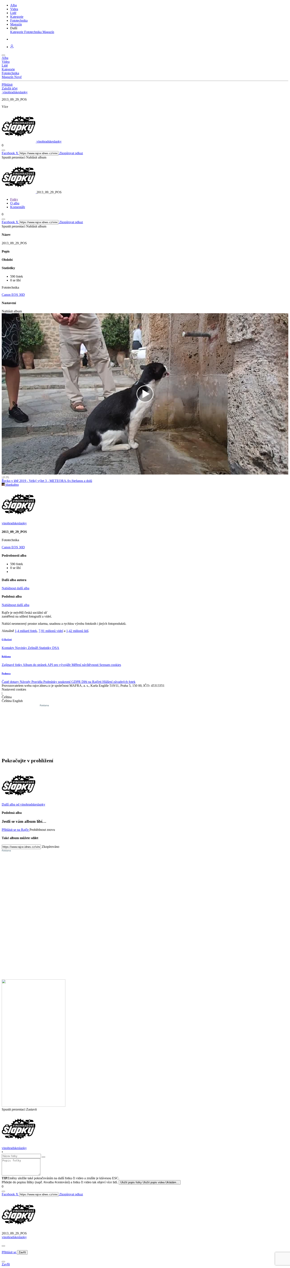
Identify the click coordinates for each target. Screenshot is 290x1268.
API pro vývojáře (59, 665)
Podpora (6, 673)
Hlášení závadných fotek (118, 682)
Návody (25, 682)
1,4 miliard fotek (26, 631)
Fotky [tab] (14, 199)
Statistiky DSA (49, 648)
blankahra (12, 484)
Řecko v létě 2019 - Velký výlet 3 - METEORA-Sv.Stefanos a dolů (47, 481)
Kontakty (8, 648)
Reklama (6, 656)
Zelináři (33, 648)
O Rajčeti (7, 639)
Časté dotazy (11, 682)
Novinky (21, 648)
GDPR (76, 682)
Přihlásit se (9, 1252)
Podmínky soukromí (57, 682)
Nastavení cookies (14, 689)
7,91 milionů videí (51, 631)
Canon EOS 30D (13, 294)
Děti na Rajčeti (92, 682)
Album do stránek (35, 665)
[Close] (3, 1246)
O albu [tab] (14, 203)
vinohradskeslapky (14, 1237)
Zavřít (22, 1252)
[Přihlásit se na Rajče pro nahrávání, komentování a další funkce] (12, 47)
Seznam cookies (110, 665)
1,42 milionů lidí (77, 631)
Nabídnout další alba (15, 588)
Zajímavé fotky (12, 665)
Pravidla (37, 682)
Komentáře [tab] (17, 207)
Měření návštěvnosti (85, 665)
